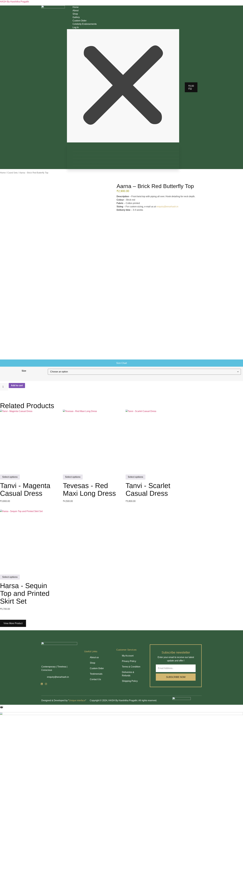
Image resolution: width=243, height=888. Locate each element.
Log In (76, 27)
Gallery (76, 17)
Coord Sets (12, 173)
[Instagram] (46, 684)
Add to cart (17, 385)
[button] (123, 85)
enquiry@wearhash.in (167, 206)
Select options (10, 477)
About (75, 10)
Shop (75, 14)
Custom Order (79, 20)
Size (24, 371)
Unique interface (77, 700)
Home (76, 7)
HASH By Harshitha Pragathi (14, 1)
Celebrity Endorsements (85, 24)
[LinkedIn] (42, 684)
